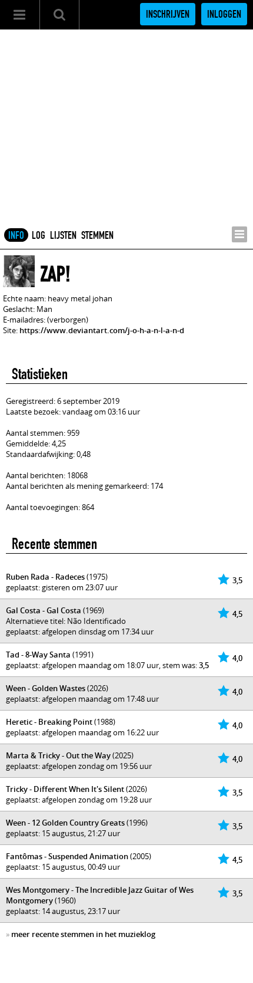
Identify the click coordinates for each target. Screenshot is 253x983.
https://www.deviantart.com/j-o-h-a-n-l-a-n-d (101, 330)
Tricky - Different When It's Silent (65, 789)
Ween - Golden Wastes (45, 688)
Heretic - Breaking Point (49, 721)
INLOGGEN (224, 14)
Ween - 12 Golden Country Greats (65, 822)
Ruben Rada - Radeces (45, 576)
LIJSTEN (63, 235)
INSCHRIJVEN (167, 14)
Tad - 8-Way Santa (38, 654)
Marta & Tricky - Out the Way (58, 755)
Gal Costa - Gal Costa (43, 610)
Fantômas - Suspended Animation (67, 856)
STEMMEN (97, 235)
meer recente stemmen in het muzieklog (83, 934)
